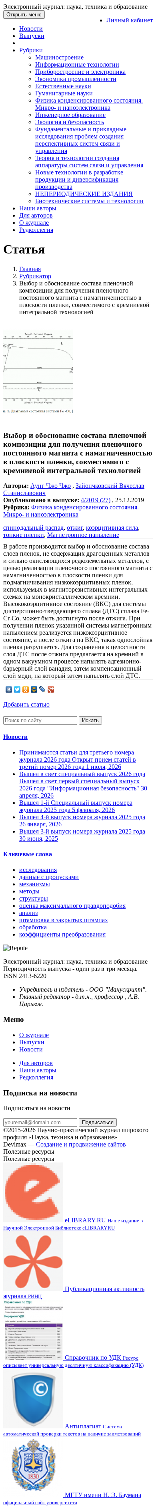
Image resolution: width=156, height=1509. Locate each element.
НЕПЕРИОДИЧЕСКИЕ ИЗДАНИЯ (84, 193)
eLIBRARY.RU (73, 1224)
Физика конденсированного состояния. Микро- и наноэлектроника (89, 104)
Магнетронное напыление (83, 534)
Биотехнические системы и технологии (89, 201)
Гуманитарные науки (64, 93)
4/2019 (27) (95, 500)
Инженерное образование (70, 114)
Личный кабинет (129, 20)
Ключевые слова (27, 854)
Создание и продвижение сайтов (81, 1144)
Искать (90, 720)
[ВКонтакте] (9, 689)
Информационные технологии (77, 64)
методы (29, 891)
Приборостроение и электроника (80, 71)
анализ (28, 912)
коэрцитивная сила (112, 527)
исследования (38, 869)
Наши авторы (37, 208)
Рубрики (31, 50)
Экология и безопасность (69, 122)
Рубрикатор (35, 276)
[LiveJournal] (42, 689)
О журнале (34, 222)
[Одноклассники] (26, 689)
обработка (33, 927)
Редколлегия (36, 229)
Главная (30, 268)
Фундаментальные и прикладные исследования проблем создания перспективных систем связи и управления (80, 140)
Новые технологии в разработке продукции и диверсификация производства (79, 179)
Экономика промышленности (75, 78)
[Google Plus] (51, 689)
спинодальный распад (33, 527)
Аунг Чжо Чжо (50, 485)
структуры (33, 898)
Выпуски (31, 35)
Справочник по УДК (73, 1361)
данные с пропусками (49, 876)
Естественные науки (63, 86)
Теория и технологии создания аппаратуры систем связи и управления (89, 161)
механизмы (34, 884)
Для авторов (36, 215)
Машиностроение (59, 57)
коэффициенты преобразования (62, 934)
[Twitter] (17, 689)
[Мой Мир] (34, 689)
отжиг (75, 527)
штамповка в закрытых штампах (63, 920)
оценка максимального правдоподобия (72, 905)
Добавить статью (26, 704)
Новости (31, 28)
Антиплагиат (72, 1430)
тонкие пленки (23, 534)
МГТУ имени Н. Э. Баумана (72, 1498)
